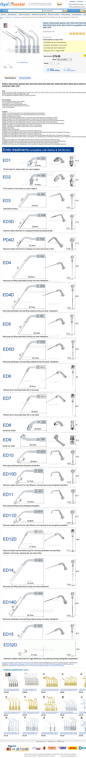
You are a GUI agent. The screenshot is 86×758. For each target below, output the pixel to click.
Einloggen (72, 1)
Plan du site (61, 741)
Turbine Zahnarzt (65, 14)
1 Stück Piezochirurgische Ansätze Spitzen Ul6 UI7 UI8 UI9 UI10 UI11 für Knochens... (50, 690)
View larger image (23, 62)
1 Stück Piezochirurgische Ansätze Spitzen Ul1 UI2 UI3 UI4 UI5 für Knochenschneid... (31, 713)
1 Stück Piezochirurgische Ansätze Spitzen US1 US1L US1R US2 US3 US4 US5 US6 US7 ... (50, 713)
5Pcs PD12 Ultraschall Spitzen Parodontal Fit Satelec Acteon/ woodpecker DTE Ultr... (11, 690)
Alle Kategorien (12, 14)
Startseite (3, 14)
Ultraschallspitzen (77, 14)
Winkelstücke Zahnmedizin (39, 14)
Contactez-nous (51, 741)
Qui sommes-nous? (41, 741)
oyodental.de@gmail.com (70, 756)
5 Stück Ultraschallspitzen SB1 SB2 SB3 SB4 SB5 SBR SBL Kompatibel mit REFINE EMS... (30, 734)
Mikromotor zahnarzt (54, 14)
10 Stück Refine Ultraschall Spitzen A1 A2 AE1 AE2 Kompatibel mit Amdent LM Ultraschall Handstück (35, 665)
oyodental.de (41, 754)
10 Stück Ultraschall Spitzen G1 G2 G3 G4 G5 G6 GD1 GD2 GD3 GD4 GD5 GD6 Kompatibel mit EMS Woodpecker (41, 664)
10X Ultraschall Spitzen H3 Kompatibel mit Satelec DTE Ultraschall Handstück (30, 690)
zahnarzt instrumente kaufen (26, 662)
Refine (50, 37)
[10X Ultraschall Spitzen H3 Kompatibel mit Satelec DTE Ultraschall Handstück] (32, 680)
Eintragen (80, 1)
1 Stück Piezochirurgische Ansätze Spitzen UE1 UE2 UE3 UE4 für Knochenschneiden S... (13, 713)
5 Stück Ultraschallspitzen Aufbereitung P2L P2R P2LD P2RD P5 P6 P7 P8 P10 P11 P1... (69, 713)
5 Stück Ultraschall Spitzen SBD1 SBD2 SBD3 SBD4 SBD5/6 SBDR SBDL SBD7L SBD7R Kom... (68, 734)
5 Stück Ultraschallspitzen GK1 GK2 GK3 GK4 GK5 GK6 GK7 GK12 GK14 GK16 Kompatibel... (12, 734)
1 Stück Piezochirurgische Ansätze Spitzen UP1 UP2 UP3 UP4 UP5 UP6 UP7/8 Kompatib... (69, 690)
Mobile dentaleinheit (24, 14)
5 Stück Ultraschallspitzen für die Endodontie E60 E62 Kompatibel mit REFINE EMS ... (49, 734)
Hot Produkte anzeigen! (46, 4)
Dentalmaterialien (8, 17)
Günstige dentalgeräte (8, 662)
